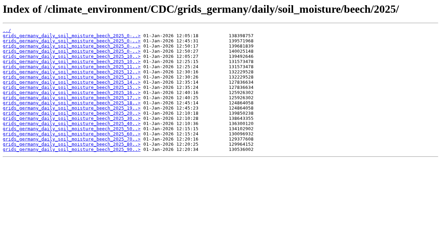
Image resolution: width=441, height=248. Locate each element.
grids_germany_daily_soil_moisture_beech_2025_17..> (72, 97)
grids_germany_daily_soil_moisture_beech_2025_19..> (72, 108)
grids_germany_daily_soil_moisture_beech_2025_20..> (72, 113)
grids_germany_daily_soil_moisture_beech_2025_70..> (72, 139)
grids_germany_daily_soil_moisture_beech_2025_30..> (72, 118)
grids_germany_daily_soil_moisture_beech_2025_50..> (72, 128)
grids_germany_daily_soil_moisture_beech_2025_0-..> (72, 35)
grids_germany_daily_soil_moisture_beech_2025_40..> (72, 123)
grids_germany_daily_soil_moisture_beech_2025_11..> (72, 66)
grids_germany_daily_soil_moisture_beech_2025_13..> (72, 77)
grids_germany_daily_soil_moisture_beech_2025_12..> (72, 71)
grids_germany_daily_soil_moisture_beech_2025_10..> (72, 56)
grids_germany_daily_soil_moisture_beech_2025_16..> (72, 92)
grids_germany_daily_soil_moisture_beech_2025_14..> (72, 82)
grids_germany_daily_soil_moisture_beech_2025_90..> (72, 149)
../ (7, 30)
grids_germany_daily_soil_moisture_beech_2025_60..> (72, 133)
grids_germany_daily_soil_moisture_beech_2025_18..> (72, 102)
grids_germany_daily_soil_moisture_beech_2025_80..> (72, 144)
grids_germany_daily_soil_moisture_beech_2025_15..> (72, 87)
